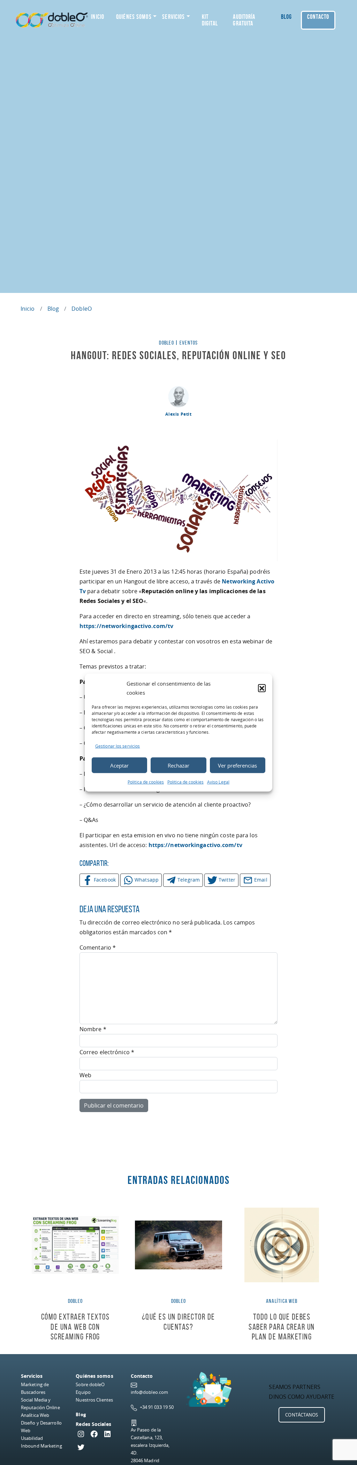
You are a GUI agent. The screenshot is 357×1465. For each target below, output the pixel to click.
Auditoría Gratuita (244, 20)
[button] (261, 688)
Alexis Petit (178, 414)
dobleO (81, 308)
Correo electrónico (106, 1052)
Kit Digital (210, 20)
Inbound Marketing (41, 1446)
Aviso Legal (218, 782)
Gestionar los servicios (117, 746)
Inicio (97, 16)
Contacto (318, 16)
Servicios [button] (173, 16)
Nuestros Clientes (94, 1400)
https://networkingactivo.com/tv (126, 626)
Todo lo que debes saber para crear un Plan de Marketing (282, 1327)
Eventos (189, 343)
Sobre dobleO (90, 1384)
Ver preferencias (237, 765)
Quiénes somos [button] (134, 16)
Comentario (97, 947)
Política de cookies (146, 782)
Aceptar (119, 765)
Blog (286, 16)
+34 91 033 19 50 (157, 1407)
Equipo (83, 1392)
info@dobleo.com (149, 1392)
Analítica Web (35, 1415)
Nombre (92, 1029)
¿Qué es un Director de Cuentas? (178, 1321)
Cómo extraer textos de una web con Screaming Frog (75, 1327)
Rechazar (178, 765)
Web (85, 1075)
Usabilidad (32, 1438)
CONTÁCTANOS (301, 1415)
